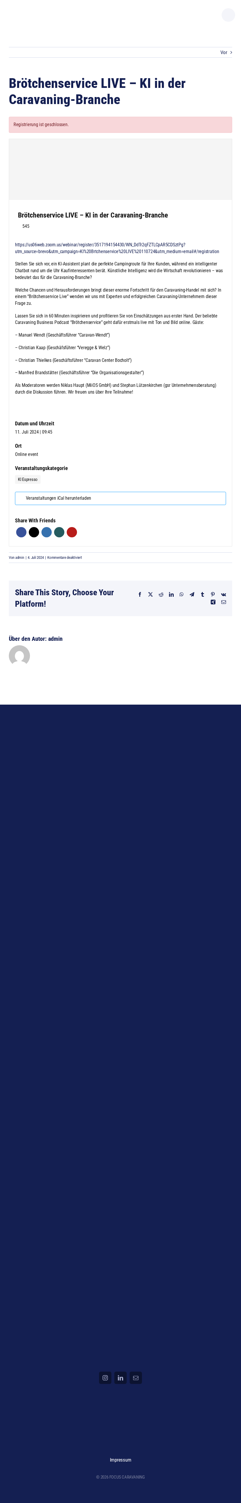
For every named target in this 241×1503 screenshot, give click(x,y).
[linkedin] (120, 1378)
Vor (223, 52)
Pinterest (72, 532)
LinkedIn (46, 532)
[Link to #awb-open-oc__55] (228, 15)
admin (19, 557)
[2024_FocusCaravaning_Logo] (36, 8)
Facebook (21, 532)
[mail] (136, 1378)
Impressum (120, 1460)
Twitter (34, 532)
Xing (59, 532)
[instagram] (105, 1378)
